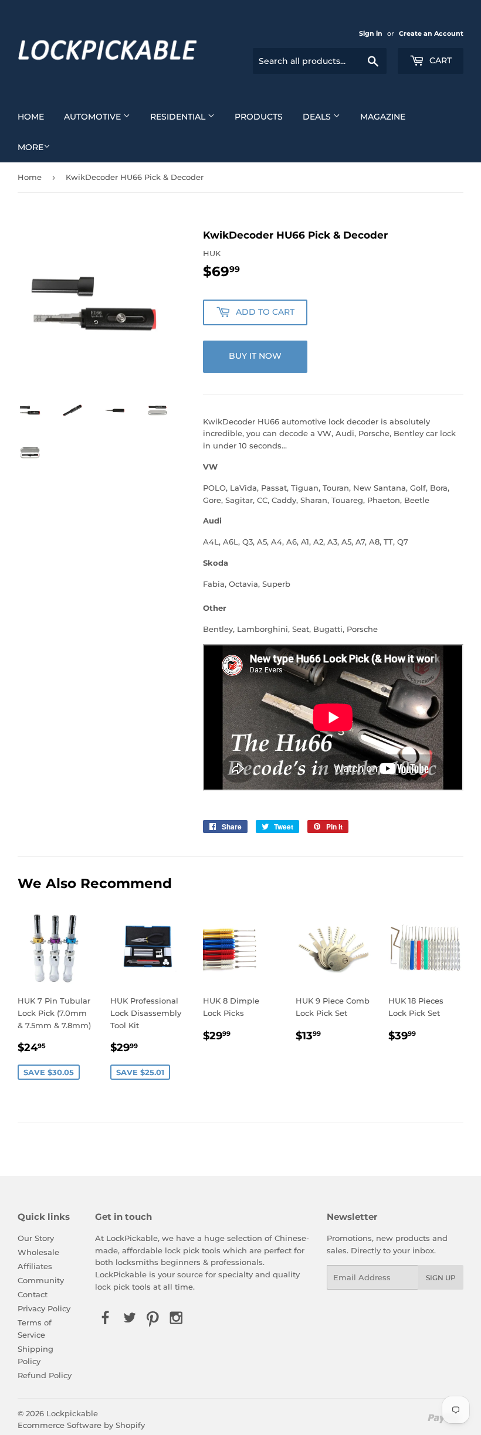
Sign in (370, 33)
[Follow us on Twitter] (129, 1319)
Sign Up (441, 1277)
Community (41, 1280)
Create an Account (431, 33)
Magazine (382, 116)
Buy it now (255, 356)
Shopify (130, 1425)
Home (31, 116)
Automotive (93, 116)
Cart (439, 60)
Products (259, 116)
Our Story (36, 1238)
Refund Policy (45, 1375)
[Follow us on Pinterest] (152, 1319)
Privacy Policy (44, 1308)
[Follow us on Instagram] (176, 1319)
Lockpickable (72, 1413)
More (30, 147)
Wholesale (38, 1252)
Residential (179, 116)
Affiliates (35, 1266)
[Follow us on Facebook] (105, 1319)
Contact (33, 1294)
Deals (318, 116)
